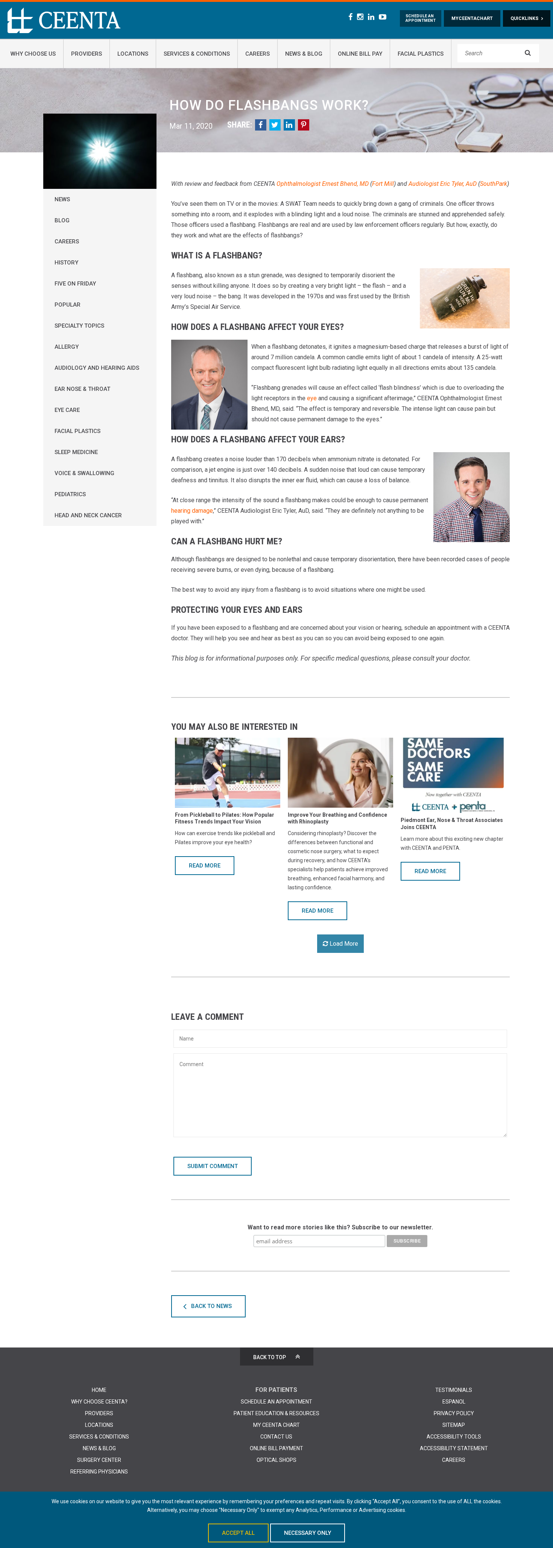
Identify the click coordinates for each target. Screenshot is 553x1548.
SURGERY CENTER (99, 1460)
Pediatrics (70, 494)
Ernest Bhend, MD (345, 183)
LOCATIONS (99, 1425)
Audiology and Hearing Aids (97, 368)
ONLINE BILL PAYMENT (276, 1448)
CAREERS (453, 1460)
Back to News (211, 1306)
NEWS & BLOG (99, 1448)
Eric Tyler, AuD (458, 183)
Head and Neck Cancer (88, 515)
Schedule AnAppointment (421, 18)
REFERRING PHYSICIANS (99, 1472)
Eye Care (67, 410)
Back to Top (269, 1357)
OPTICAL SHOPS (276, 1460)
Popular (68, 304)
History (66, 262)
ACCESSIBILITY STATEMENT (454, 1448)
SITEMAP (453, 1425)
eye (312, 398)
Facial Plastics (77, 431)
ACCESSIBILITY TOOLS (454, 1437)
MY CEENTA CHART (276, 1425)
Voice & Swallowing (84, 473)
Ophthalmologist (298, 183)
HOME (99, 1390)
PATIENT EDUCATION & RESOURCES (276, 1413)
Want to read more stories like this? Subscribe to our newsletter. (340, 1227)
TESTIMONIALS (453, 1390)
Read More (204, 865)
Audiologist (424, 183)
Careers (67, 241)
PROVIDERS (99, 1413)
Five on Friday (75, 283)
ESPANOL (453, 1402)
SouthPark (493, 183)
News (62, 199)
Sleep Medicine (76, 452)
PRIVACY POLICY (454, 1413)
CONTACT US (276, 1437)
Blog (62, 220)
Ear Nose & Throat (82, 389)
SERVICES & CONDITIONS (99, 1437)
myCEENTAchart (472, 18)
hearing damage (192, 510)
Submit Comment (212, 1166)
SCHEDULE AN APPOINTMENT (276, 1402)
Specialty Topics (79, 325)
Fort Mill (383, 183)
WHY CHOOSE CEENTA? (99, 1402)
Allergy (67, 346)
